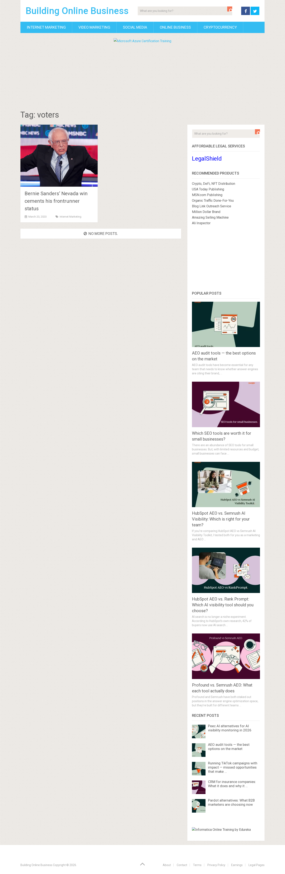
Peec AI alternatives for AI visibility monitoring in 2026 (229, 728)
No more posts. (103, 233)
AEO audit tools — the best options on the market (229, 746)
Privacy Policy (216, 865)
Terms (197, 865)
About (167, 865)
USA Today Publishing (208, 189)
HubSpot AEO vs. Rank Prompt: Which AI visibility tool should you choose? (222, 605)
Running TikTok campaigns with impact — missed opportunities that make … (232, 767)
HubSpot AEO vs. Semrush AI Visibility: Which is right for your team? (221, 519)
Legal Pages (256, 865)
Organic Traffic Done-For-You (213, 201)
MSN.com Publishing (207, 195)
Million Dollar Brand (206, 212)
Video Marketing (94, 27)
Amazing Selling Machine (210, 217)
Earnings (237, 865)
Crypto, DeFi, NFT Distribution (213, 184)
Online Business (175, 27)
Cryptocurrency (220, 27)
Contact (182, 865)
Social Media (135, 27)
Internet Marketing (46, 27)
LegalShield (207, 158)
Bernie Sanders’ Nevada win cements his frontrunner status (56, 201)
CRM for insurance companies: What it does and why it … (232, 784)
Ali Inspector (201, 223)
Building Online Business (77, 10)
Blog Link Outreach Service (211, 206)
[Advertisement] (142, 75)
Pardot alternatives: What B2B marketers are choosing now (231, 802)
